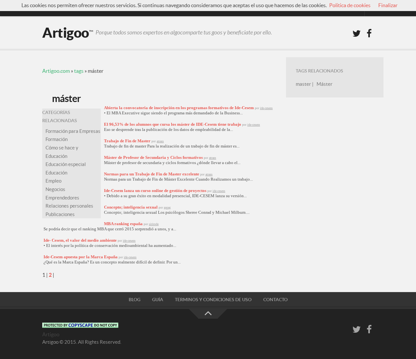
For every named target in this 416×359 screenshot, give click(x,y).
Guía (157, 299)
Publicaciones (60, 214)
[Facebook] (369, 33)
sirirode (154, 224)
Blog (134, 299)
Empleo (53, 181)
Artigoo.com (56, 71)
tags (79, 71)
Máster (324, 84)
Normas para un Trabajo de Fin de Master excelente (151, 174)
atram (160, 141)
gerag (167, 207)
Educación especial (66, 164)
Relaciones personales (69, 206)
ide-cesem (266, 108)
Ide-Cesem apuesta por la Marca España (81, 256)
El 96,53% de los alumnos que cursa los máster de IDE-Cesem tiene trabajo (172, 124)
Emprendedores (62, 197)
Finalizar (387, 5)
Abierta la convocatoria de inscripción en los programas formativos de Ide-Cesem (179, 107)
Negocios (55, 189)
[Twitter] (356, 33)
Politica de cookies (349, 5)
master (303, 84)
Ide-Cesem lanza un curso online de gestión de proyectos (155, 190)
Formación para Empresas (73, 131)
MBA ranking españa (123, 223)
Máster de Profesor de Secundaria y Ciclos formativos (153, 157)
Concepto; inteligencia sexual (131, 207)
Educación (56, 172)
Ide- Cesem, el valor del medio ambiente (80, 240)
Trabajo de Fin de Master (127, 140)
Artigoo (65, 32)
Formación (57, 139)
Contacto (275, 299)
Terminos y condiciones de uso (213, 299)
